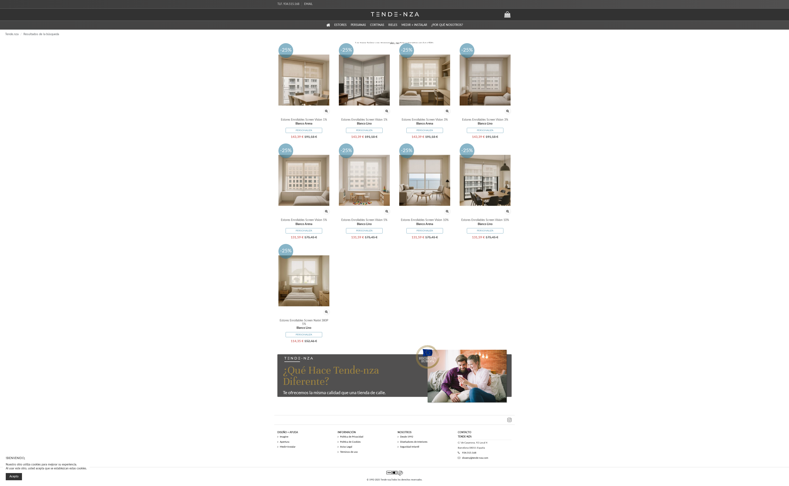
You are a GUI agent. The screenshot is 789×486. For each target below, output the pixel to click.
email (308, 4)
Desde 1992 (406, 436)
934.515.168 (469, 452)
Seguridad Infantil (409, 447)
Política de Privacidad (351, 436)
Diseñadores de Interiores (413, 442)
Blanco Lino (364, 123)
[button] (340, 25)
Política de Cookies (350, 442)
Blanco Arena (303, 123)
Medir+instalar (287, 447)
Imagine (284, 436)
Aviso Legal (346, 447)
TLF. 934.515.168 (288, 4)
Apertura (284, 442)
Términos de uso (349, 452)
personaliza (304, 130)
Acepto (13, 476)
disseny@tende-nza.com (475, 458)
